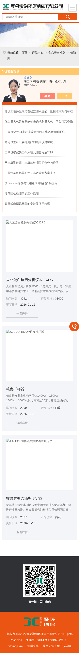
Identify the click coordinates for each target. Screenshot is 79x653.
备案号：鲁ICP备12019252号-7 (46, 640)
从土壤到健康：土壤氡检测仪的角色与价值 (32, 162)
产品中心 (37, 52)
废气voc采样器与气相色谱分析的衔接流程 (31, 183)
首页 (24, 52)
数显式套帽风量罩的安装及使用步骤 (27, 203)
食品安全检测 (56, 52)
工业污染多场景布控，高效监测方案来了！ (32, 173)
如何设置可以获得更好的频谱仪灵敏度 (29, 142)
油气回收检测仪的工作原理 (22, 193)
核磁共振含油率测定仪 (24, 498)
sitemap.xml (15, 646)
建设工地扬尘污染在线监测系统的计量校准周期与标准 (39, 111)
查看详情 (22, 313)
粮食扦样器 (15, 389)
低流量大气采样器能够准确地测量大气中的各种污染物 (39, 121)
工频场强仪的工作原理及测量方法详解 (29, 152)
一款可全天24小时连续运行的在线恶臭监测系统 (35, 131)
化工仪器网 (64, 646)
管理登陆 (33, 646)
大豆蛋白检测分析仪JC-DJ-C (29, 280)
